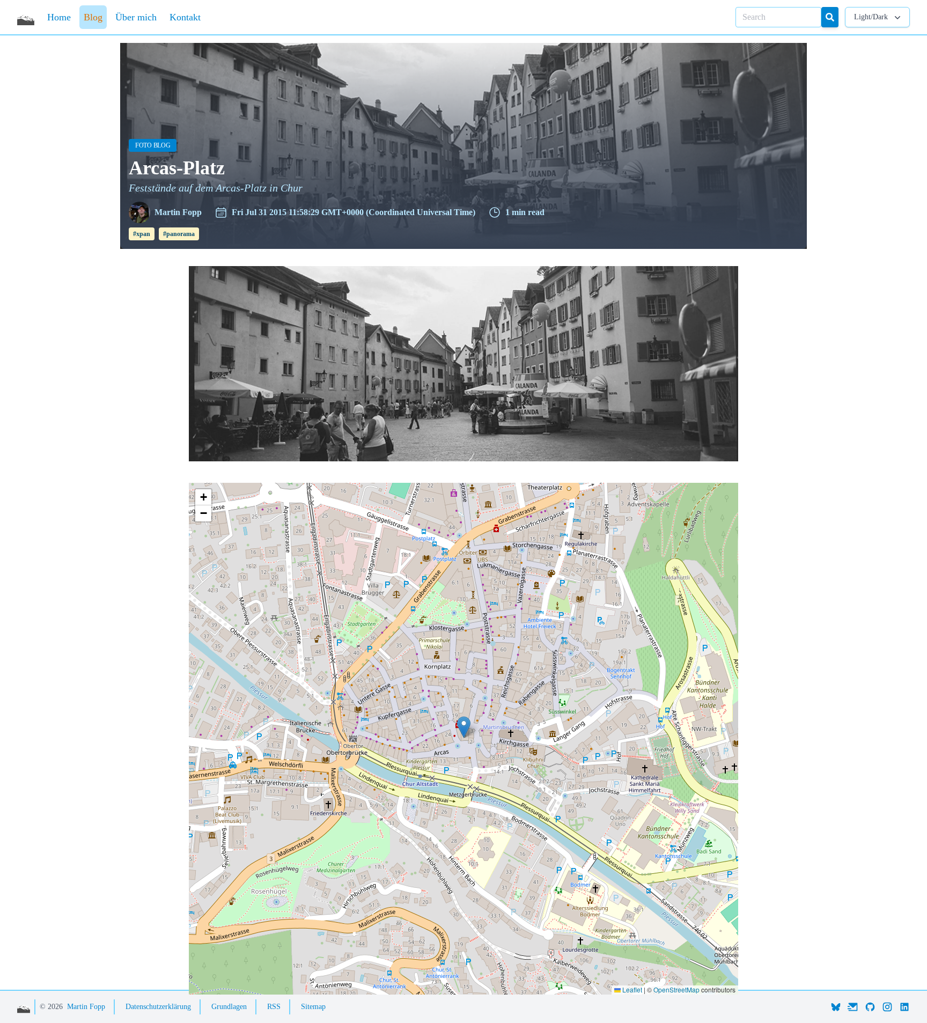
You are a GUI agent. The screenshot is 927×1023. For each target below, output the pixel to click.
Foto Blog (155, 145)
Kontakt (185, 17)
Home (59, 17)
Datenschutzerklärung (158, 1007)
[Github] (870, 1007)
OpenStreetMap (676, 989)
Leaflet (631, 989)
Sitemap (313, 1007)
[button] (463, 727)
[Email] (853, 1007)
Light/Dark (871, 17)
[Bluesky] (835, 1007)
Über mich (136, 17)
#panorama (179, 234)
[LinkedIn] (904, 1007)
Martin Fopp (86, 1007)
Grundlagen (229, 1007)
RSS (274, 1007)
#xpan (141, 234)
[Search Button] (829, 17)
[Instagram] (887, 1007)
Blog (93, 17)
